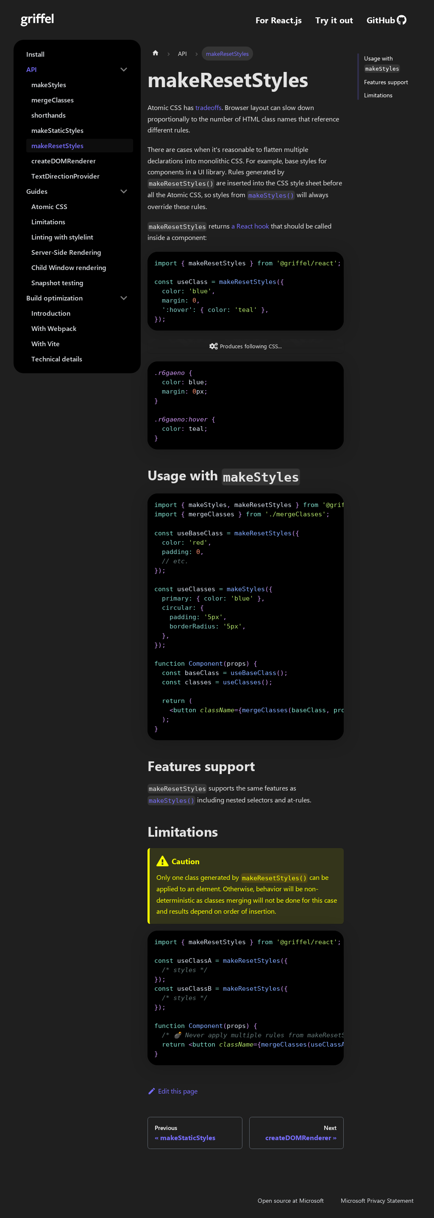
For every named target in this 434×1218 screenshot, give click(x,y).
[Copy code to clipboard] (333, 262)
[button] (77, 69)
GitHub (381, 19)
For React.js (279, 19)
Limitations (378, 95)
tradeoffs (208, 107)
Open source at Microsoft (291, 1200)
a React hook (250, 225)
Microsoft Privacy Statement (377, 1200)
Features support (386, 82)
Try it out (334, 19)
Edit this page (178, 1090)
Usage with (381, 63)
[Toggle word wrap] (318, 262)
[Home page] (155, 54)
